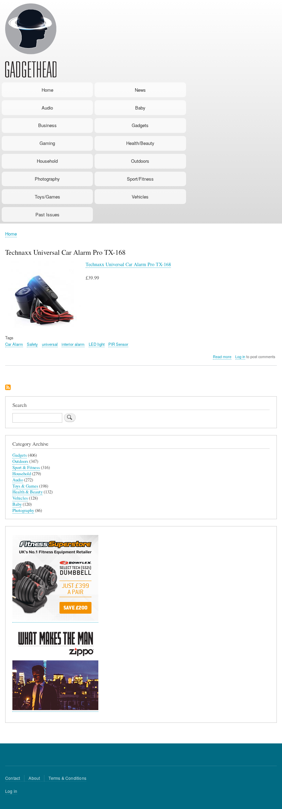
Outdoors (140, 161)
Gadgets (140, 125)
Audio (47, 107)
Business (47, 125)
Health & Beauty (27, 492)
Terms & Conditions (67, 778)
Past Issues (47, 214)
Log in (240, 356)
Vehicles (140, 196)
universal (50, 344)
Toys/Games (47, 196)
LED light (97, 344)
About (34, 778)
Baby (140, 107)
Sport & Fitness (26, 467)
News (140, 90)
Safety (32, 344)
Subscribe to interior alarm (8, 388)
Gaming (47, 143)
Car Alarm (14, 344)
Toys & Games (25, 486)
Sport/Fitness (140, 178)
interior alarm (73, 344)
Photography (47, 178)
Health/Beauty (140, 143)
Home (47, 90)
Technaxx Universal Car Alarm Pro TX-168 (128, 264)
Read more (222, 357)
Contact (12, 778)
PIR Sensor (118, 344)
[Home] (30, 41)
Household (47, 161)
